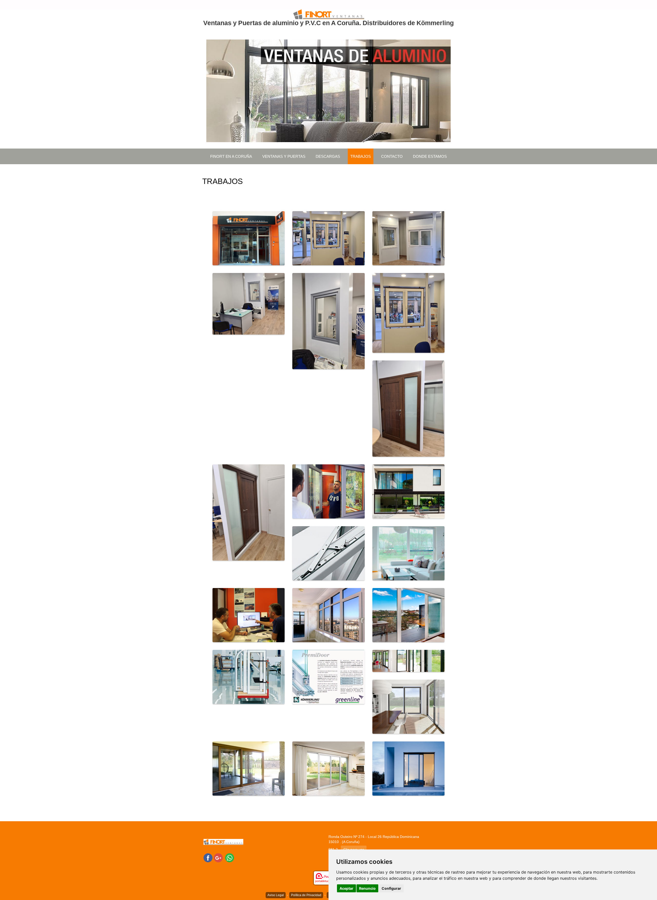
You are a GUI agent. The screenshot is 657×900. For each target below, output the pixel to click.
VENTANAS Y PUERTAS (283, 156)
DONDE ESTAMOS (430, 156)
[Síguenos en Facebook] (208, 857)
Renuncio (367, 888)
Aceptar (346, 888)
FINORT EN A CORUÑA (231, 156)
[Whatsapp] (229, 857)
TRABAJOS (360, 156)
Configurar (391, 888)
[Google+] (218, 857)
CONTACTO (392, 156)
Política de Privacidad (306, 895)
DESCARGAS (328, 156)
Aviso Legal (275, 895)
